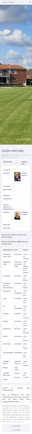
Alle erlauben (16, 426)
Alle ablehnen (16, 430)
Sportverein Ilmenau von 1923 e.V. (19, 155)
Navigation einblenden (8, 2)
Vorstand (15, 157)
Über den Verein (6, 157)
